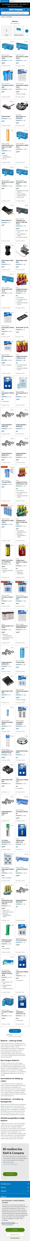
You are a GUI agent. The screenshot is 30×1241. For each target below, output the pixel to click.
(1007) (25, 873)
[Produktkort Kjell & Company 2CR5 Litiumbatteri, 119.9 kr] (22, 930)
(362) (10, 754)
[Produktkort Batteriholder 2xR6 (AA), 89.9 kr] (22, 250)
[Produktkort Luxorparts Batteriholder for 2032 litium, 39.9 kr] (22, 106)
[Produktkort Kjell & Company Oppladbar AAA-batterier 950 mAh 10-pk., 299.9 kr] (8, 962)
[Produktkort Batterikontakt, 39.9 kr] (8, 106)
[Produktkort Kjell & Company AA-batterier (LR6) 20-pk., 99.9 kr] (22, 172)
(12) (25, 844)
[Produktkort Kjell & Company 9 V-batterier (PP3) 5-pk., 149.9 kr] (22, 802)
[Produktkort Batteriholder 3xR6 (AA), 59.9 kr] (8, 681)
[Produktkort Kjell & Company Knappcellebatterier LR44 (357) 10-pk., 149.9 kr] (8, 741)
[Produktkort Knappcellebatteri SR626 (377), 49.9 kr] (8, 443)
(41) (25, 975)
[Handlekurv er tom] (28, 10)
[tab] (4, 1)
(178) (25, 629)
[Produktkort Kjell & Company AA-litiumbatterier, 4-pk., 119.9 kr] (22, 383)
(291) (25, 396)
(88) (25, 360)
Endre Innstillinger (15, 1238)
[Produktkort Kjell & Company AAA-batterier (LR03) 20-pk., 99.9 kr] (8, 172)
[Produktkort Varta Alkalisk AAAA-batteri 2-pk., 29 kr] (22, 830)
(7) (24, 428)
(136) (25, 565)
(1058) (10, 524)
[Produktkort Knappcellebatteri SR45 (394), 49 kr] (22, 890)
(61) (25, 942)
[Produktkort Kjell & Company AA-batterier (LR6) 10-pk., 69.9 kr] (8, 279)
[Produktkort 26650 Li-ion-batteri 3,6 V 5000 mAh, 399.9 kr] (8, 550)
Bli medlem (10, 1174)
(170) (10, 457)
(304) (10, 331)
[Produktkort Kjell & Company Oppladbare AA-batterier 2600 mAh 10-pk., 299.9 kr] (22, 210)
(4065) (25, 186)
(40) (10, 943)
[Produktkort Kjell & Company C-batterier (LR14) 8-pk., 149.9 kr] (22, 859)
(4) (10, 783)
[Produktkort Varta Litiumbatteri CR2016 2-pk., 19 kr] (8, 383)
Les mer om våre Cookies (8, 1223)
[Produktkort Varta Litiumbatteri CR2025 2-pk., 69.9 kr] (22, 962)
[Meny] (2, 10)
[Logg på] (24, 10)
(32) (25, 486)
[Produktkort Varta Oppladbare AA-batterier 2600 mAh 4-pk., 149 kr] (22, 510)
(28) (25, 264)
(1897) (10, 60)
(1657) (25, 60)
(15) (10, 666)
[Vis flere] (26, 31)
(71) (10, 844)
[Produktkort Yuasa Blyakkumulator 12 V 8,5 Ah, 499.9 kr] (8, 616)
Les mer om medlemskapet (10, 1164)
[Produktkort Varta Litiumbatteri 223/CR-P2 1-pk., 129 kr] (22, 1002)
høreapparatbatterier (15, 1113)
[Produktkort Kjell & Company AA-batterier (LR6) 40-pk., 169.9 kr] (8, 46)
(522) (25, 815)
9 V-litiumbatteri (4, 1137)
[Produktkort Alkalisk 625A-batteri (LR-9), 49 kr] (22, 741)
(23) (25, 120)
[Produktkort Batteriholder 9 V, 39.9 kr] (8, 210)
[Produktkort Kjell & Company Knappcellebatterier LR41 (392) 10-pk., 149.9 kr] (22, 616)
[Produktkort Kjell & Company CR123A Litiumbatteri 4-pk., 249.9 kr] (22, 681)
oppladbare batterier (6, 1125)
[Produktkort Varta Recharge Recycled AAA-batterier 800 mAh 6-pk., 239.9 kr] (8, 890)
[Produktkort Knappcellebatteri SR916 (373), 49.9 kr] (8, 652)
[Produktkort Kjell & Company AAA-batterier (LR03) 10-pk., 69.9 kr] (22, 46)
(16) (10, 396)
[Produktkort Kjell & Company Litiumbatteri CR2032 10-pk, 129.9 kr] (22, 75)
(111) (25, 726)
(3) (10, 264)
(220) (25, 457)
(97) (25, 526)
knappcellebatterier (8, 1106)
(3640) (10, 186)
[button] (19, 23)
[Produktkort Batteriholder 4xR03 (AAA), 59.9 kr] (8, 250)
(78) (10, 726)
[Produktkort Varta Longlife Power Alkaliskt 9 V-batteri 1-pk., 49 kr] (22, 550)
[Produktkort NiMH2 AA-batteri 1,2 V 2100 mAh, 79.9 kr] (8, 930)
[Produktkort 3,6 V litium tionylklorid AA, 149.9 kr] (8, 830)
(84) (25, 664)
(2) (10, 222)
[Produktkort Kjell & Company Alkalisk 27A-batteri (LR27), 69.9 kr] (8, 712)
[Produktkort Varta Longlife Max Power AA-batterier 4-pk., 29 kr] (22, 279)
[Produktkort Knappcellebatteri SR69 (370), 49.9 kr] (8, 415)
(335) (10, 1015)
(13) (10, 564)
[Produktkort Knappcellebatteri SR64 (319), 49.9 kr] (8, 802)
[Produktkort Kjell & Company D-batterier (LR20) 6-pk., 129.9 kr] (8, 1002)
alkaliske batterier (9, 1123)
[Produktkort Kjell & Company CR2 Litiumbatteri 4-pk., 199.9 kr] (8, 346)
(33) (25, 293)
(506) (10, 601)
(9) (10, 694)
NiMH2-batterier (12, 1070)
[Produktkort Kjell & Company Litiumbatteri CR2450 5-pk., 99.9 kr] (8, 317)
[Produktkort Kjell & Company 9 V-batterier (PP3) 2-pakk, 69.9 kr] (8, 75)
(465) (10, 484)
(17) (10, 905)
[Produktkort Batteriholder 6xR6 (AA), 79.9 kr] (8, 770)
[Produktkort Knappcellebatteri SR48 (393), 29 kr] (22, 415)
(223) (25, 783)
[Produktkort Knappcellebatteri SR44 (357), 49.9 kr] (22, 443)
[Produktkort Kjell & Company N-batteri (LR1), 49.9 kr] (22, 652)
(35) (25, 1015)
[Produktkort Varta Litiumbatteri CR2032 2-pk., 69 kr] (22, 770)
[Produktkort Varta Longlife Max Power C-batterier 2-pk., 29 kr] (22, 346)
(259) (10, 360)
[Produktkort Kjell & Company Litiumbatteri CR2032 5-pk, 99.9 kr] (8, 859)
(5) (24, 754)
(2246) (25, 89)
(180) (25, 601)
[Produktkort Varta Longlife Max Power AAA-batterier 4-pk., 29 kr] (22, 472)
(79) (10, 150)
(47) (10, 629)
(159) (10, 977)
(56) (10, 118)
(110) (10, 428)
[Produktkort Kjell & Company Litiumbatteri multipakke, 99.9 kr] (22, 712)
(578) (10, 89)
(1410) (10, 293)
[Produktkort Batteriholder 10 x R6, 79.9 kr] (22, 317)
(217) (25, 226)
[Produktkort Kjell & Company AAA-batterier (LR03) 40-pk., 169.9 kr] (22, 135)
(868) (25, 695)
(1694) (25, 149)
